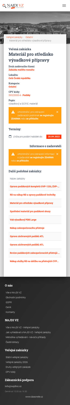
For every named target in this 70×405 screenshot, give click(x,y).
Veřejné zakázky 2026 (17, 362)
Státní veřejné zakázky (17, 357)
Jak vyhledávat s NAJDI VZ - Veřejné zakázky (28, 332)
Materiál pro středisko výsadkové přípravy (31, 203)
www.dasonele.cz (34, 396)
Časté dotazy (12, 342)
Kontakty (10, 312)
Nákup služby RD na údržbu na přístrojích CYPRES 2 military (35, 261)
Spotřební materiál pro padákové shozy (30, 211)
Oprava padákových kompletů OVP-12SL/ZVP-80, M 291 (35, 186)
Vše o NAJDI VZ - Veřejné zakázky (22, 327)
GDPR (9, 302)
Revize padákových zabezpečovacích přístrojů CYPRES (35, 253)
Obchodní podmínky (16, 297)
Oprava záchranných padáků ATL (27, 236)
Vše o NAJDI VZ (13, 292)
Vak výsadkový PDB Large (23, 219)
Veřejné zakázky (14, 37)
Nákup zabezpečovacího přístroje (27, 228)
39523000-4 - (19, 95)
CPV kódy (10, 372)
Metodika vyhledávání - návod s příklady (26, 337)
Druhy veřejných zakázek (18, 367)
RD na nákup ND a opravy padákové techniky (33, 194)
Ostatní (29, 37)
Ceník (8, 307)
